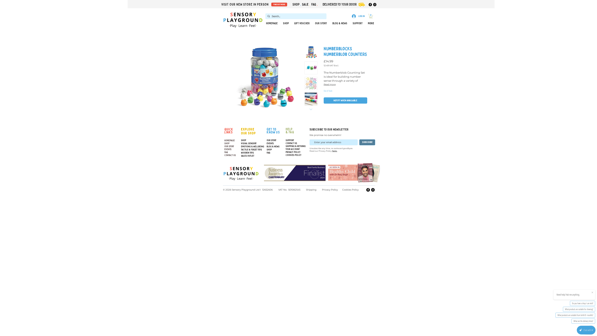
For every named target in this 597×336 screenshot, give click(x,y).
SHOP (226, 143)
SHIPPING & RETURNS (293, 146)
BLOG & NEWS (273, 146)
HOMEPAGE (229, 140)
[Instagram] (374, 4)
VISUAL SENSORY (247, 143)
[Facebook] (370, 4)
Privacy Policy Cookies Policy (340, 189)
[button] (371, 16)
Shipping (311, 189)
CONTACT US (230, 155)
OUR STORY (229, 146)
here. (334, 151)
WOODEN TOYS (247, 152)
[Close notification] (592, 292)
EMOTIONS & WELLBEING (247, 146)
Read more (330, 84)
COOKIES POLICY (293, 155)
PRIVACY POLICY (293, 152)
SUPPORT (290, 140)
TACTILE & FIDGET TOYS (247, 149)
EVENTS (227, 149)
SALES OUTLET (247, 155)
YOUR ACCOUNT (293, 149)
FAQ (314, 4)
